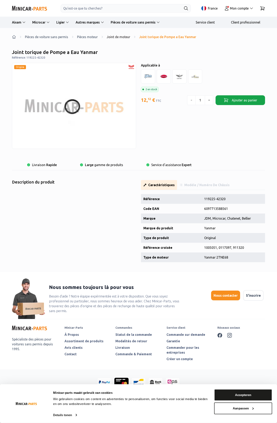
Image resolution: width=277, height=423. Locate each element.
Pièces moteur (87, 37)
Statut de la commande (133, 334)
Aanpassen (241, 408)
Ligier (60, 22)
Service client (205, 22)
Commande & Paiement (133, 354)
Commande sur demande (185, 334)
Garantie (173, 341)
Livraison (122, 347)
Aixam (16, 22)
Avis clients (73, 347)
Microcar (38, 22)
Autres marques (88, 22)
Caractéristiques (161, 185)
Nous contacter (226, 295)
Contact (70, 354)
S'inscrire (253, 295)
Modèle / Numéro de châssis (207, 185)
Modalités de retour (131, 341)
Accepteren (243, 395)
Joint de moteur (118, 37)
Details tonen (62, 415)
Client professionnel (245, 22)
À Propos (71, 334)
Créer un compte (179, 359)
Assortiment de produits (83, 341)
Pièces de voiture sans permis (133, 22)
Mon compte (239, 8)
